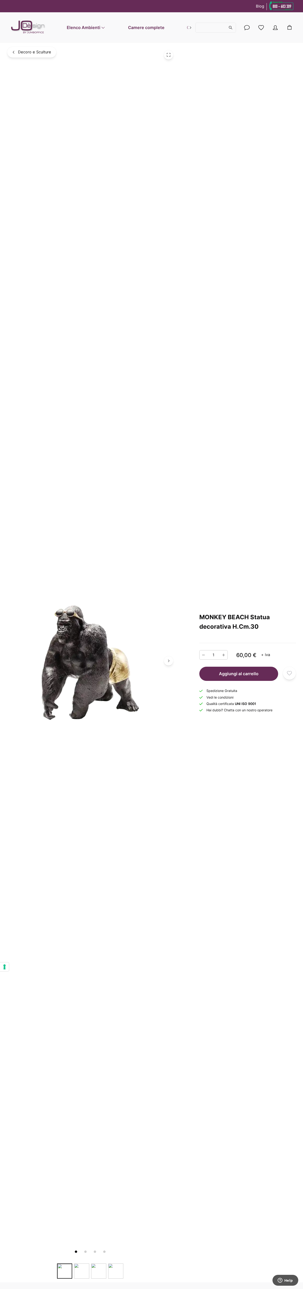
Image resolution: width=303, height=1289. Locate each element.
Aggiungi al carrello (238, 673)
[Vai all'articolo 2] (85, 1251)
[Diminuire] (203, 654)
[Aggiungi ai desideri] (289, 673)
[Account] (247, 27)
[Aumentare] (223, 654)
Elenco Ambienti (83, 27)
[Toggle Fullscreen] (168, 55)
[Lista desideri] (261, 27)
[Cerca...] (215, 28)
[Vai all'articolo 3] (95, 1251)
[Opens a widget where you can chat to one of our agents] (285, 1281)
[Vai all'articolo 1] (76, 1251)
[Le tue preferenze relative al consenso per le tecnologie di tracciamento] (4, 966)
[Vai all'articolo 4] (104, 1251)
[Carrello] (289, 27)
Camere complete (146, 27)
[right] (190, 27)
